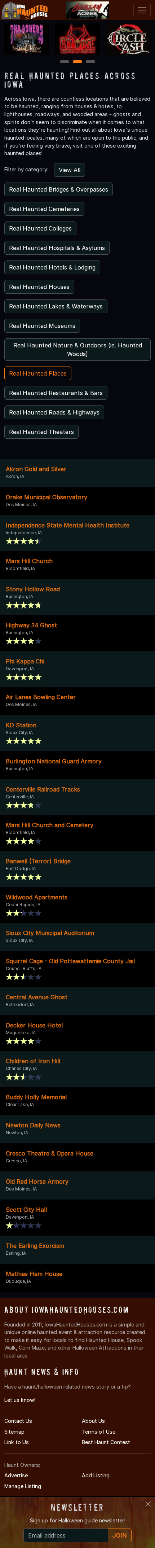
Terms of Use (98, 1432)
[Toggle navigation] (142, 10)
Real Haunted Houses (39, 286)
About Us (93, 1421)
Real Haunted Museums (42, 325)
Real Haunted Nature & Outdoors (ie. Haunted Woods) (77, 350)
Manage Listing (22, 1486)
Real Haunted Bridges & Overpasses (58, 189)
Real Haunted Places (38, 373)
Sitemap (14, 1432)
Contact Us (18, 1421)
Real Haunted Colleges (40, 228)
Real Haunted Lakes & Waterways (56, 306)
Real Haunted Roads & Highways (54, 412)
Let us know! (19, 1400)
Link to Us (16, 1442)
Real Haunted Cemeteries (44, 208)
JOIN (119, 1535)
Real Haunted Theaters (41, 431)
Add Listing (96, 1475)
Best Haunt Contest (106, 1442)
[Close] (148, 1504)
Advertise (16, 1475)
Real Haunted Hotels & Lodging (52, 267)
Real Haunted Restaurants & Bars (56, 392)
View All (69, 170)
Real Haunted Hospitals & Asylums (57, 247)
